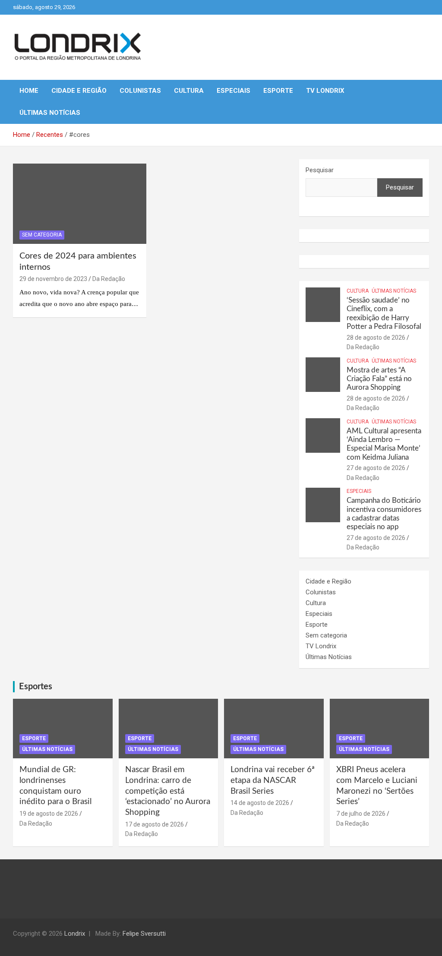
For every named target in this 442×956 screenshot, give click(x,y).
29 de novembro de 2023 (53, 278)
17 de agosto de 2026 (154, 824)
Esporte (278, 91)
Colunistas (140, 91)
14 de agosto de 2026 (259, 802)
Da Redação (108, 278)
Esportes (35, 686)
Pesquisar (320, 170)
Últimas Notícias (49, 113)
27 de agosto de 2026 (376, 467)
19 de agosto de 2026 (48, 813)
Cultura (189, 91)
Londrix (74, 933)
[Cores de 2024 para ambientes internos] (80, 204)
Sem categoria (42, 235)
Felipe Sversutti (144, 933)
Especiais (233, 91)
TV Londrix (325, 91)
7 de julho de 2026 (360, 813)
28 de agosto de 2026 (376, 337)
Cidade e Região (79, 91)
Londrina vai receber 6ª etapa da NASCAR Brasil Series (272, 780)
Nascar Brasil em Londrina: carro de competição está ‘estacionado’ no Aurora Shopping (167, 791)
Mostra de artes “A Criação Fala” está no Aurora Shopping (379, 378)
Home (28, 91)
